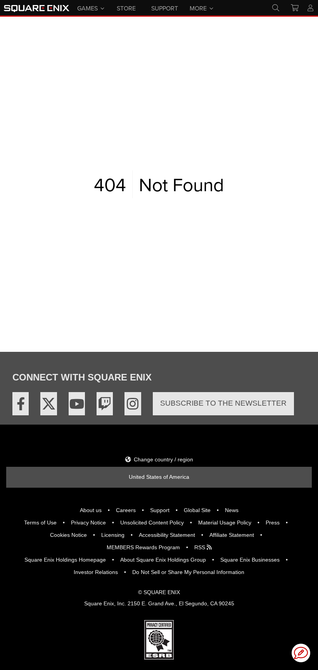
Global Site (197, 510)
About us (91, 510)
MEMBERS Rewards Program (143, 547)
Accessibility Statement (167, 535)
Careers (126, 510)
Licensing (112, 535)
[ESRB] (159, 639)
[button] (301, 653)
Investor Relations (96, 572)
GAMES (87, 8)
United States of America (159, 477)
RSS (200, 547)
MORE (198, 8)
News (231, 510)
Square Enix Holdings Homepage (65, 560)
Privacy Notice (88, 522)
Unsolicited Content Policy (152, 522)
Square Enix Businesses (250, 560)
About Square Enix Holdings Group (163, 560)
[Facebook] (20, 403)
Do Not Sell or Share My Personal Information (188, 572)
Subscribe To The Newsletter (223, 403)
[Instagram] (132, 403)
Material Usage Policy (224, 522)
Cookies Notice (68, 535)
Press (273, 522)
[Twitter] (48, 403)
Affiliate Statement (231, 535)
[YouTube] (77, 403)
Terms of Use (40, 522)
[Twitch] (105, 403)
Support (159, 510)
